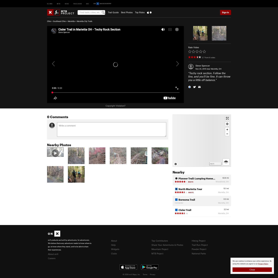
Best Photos (127, 12)
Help (113, 245)
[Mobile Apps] (149, 12)
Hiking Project (198, 240)
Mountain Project (159, 249)
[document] (252, 266)
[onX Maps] (54, 235)
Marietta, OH (216, 69)
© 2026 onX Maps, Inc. (131, 274)
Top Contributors (159, 240)
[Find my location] (227, 124)
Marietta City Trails (84, 21)
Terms (145, 274)
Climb (50, 4)
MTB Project (157, 253)
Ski (87, 4)
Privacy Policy (263, 264)
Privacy (152, 274)
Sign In (225, 12)
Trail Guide (113, 12)
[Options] (226, 162)
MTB (59, 4)
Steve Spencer (202, 65)
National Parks (199, 253)
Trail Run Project (200, 245)
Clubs (114, 253)
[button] (189, 86)
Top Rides (140, 12)
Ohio (49, 21)
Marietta (71, 21)
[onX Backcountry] (102, 3)
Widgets (115, 249)
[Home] (62, 12)
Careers (51, 258)
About (114, 240)
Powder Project (199, 249)
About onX (53, 254)
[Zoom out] (227, 134)
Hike (67, 4)
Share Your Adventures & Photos (167, 245)
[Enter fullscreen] (227, 118)
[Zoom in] (227, 129)
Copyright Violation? (115, 105)
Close (252, 269)
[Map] (202, 141)
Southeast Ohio (59, 21)
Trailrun (77, 4)
